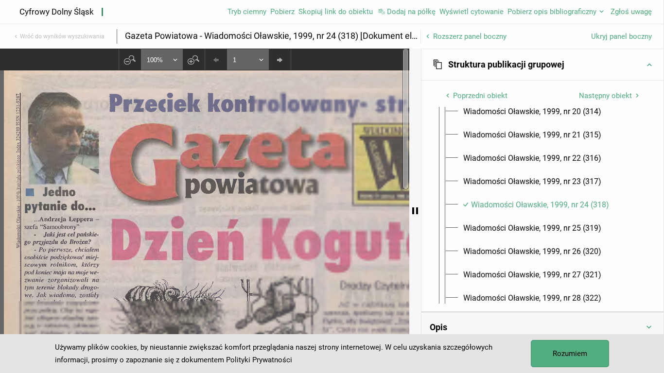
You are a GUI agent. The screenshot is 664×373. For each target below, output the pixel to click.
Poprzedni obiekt (480, 95)
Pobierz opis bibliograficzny (551, 11)
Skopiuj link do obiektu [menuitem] (335, 11)
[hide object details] (415, 211)
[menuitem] (532, 111)
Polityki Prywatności (259, 360)
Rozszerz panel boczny (470, 36)
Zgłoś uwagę (631, 11)
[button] (542, 64)
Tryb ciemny (246, 11)
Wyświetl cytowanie (471, 11)
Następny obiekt (605, 95)
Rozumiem (570, 353)
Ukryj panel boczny (621, 36)
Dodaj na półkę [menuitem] (411, 11)
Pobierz (282, 11)
